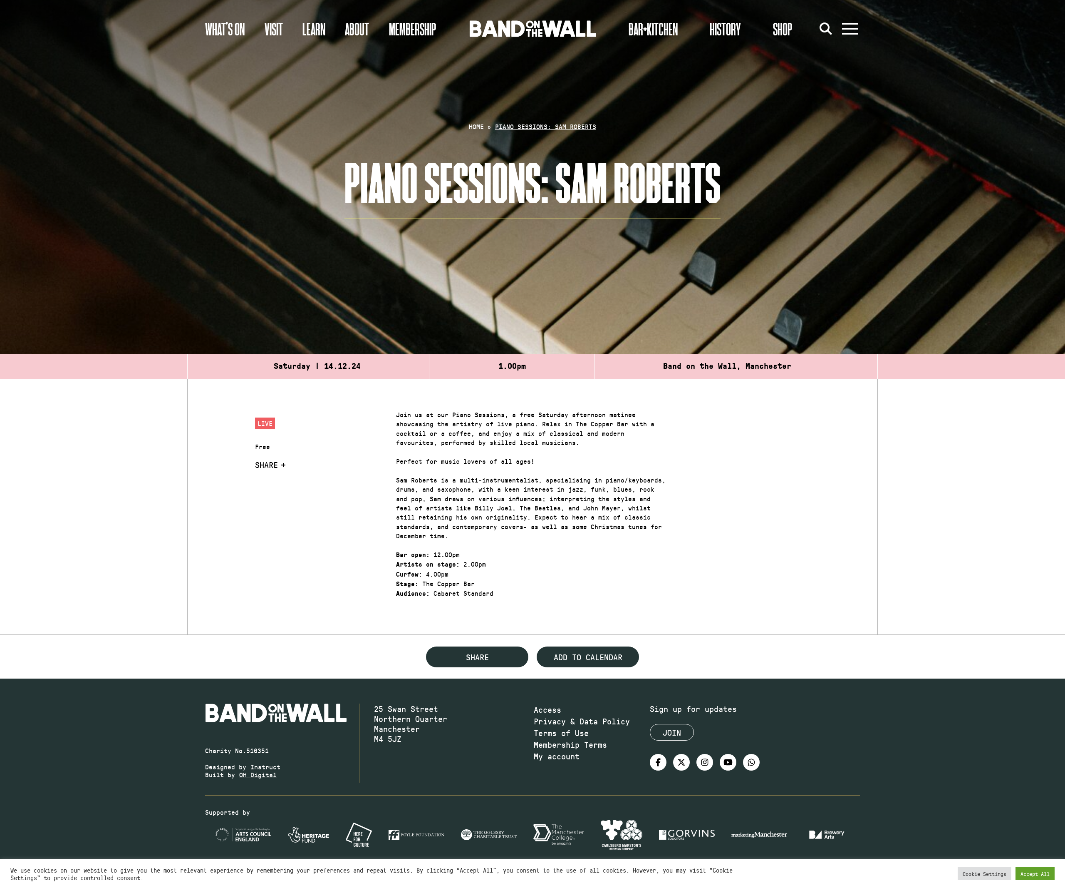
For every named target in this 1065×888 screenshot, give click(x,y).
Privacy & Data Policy (582, 721)
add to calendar (588, 657)
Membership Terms (570, 744)
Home (476, 126)
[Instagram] (704, 762)
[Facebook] (658, 762)
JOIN (672, 732)
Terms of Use (561, 732)
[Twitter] (681, 762)
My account (557, 756)
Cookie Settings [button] (984, 873)
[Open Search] (826, 29)
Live (265, 423)
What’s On (225, 29)
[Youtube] (728, 762)
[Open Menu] (850, 29)
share (477, 657)
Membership (412, 29)
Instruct (265, 766)
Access (547, 709)
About (357, 29)
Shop (783, 29)
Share (266, 465)
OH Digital (258, 774)
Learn (313, 29)
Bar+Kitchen (653, 29)
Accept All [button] (1035, 873)
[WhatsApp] (751, 762)
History (725, 29)
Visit (274, 29)
